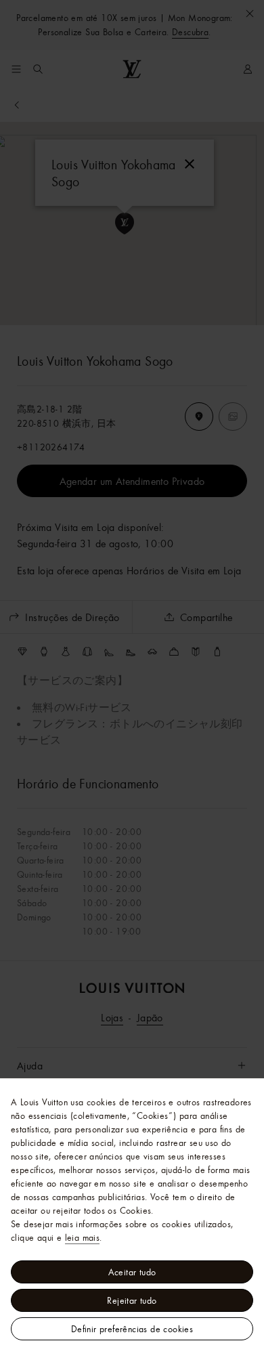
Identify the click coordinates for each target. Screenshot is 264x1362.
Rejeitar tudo (131, 1300)
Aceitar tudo (132, 1272)
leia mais (82, 1237)
